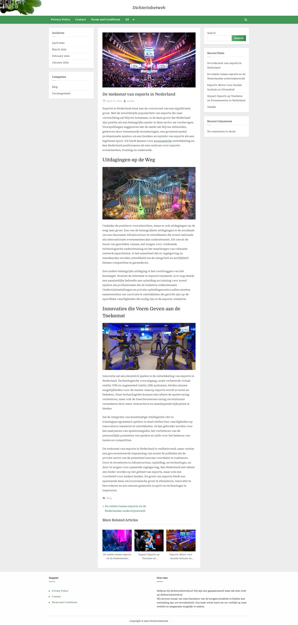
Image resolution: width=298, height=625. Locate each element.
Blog (109, 498)
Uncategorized (61, 93)
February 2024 (61, 56)
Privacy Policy (60, 19)
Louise (130, 101)
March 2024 (59, 49)
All (127, 19)
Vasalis (211, 106)
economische (163, 140)
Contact (80, 19)
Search (211, 33)
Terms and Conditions (105, 19)
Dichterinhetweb (149, 7)
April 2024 (58, 42)
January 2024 (60, 62)
